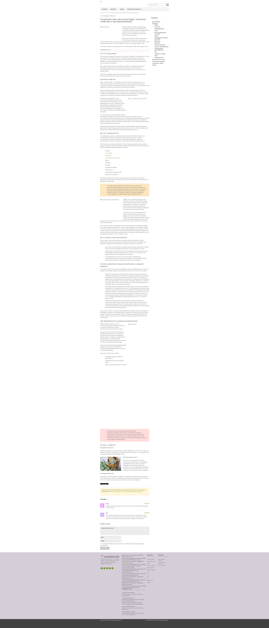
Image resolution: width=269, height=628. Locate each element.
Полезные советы (158, 63)
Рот (156, 52)
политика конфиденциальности (115, 620)
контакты (106, 620)
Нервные (157, 43)
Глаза (156, 25)
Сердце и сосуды (160, 53)
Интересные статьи (158, 59)
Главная (104, 9)
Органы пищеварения (161, 46)
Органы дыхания (160, 44)
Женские (157, 27)
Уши (156, 55)
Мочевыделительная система (161, 38)
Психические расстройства (159, 49)
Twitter (132, 491)
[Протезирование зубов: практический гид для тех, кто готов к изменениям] (128, 611)
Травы (122, 9)
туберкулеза (108, 155)
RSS (136, 490)
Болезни (113, 9)
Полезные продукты (134, 9)
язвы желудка (108, 153)
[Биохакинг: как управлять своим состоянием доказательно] (128, 606)
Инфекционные (159, 28)
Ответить (146, 503)
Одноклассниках (120, 491)
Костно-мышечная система (160, 33)
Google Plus (139, 491)
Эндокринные (159, 57)
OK (110, 568)
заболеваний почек (110, 158)
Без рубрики (156, 21)
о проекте (102, 620)
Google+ (107, 568)
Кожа (156, 30)
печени (118, 158)
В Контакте (112, 491)
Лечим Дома (102, 12)
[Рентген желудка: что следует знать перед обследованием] (128, 592)
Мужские (157, 41)
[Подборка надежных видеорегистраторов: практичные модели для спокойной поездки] (134, 601)
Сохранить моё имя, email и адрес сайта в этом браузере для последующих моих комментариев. (122, 544)
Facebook (127, 491)
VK (112, 568)
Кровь (156, 36)
